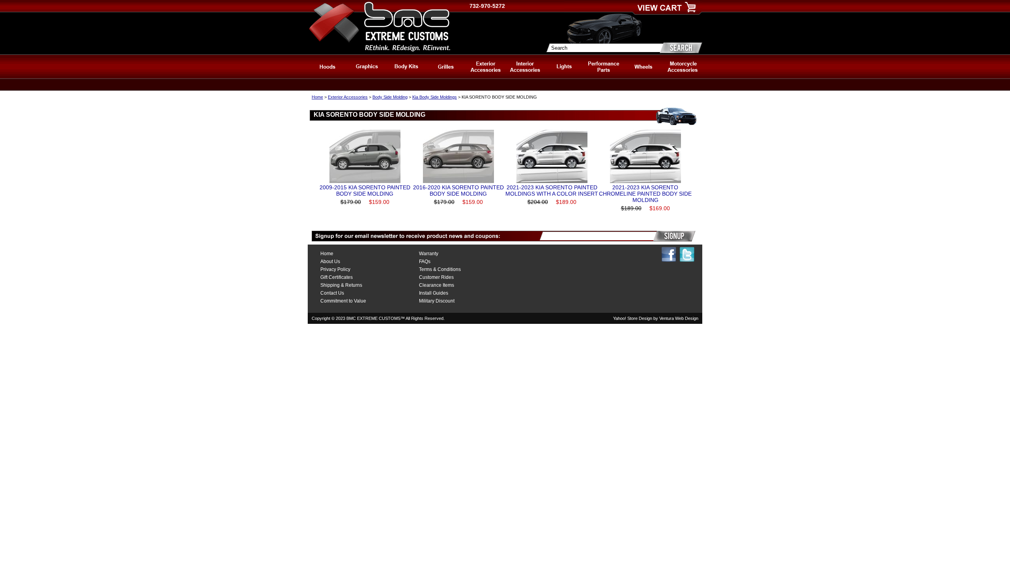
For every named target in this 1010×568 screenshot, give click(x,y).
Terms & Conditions (440, 269)
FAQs (424, 261)
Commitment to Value (343, 301)
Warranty (428, 253)
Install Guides (433, 293)
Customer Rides (436, 277)
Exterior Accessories (348, 97)
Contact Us (332, 293)
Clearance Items (436, 285)
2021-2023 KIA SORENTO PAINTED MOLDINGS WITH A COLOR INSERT (551, 190)
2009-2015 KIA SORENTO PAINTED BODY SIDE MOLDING (365, 190)
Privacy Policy (335, 269)
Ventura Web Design (678, 318)
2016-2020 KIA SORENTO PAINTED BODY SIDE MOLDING (458, 190)
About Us (330, 261)
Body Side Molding (390, 97)
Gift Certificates (336, 277)
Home (317, 97)
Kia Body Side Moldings (434, 97)
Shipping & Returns (341, 285)
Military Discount (436, 301)
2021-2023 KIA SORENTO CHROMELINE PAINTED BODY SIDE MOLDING (645, 193)
